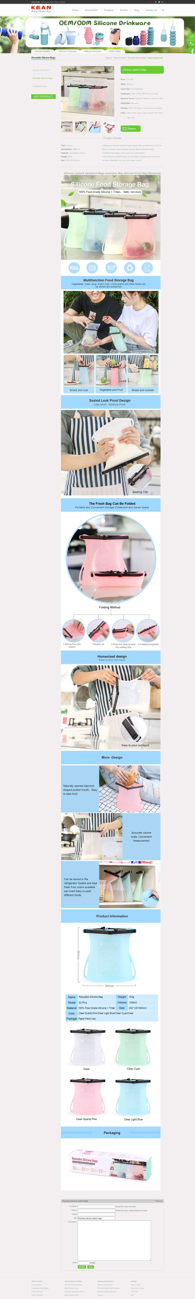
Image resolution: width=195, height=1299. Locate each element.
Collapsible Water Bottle (40, 1288)
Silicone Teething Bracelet (107, 1292)
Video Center (135, 1285)
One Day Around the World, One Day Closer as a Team (61, 2)
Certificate (134, 1292)
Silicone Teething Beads (73, 1285)
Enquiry (132, 128)
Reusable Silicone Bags (137, 58)
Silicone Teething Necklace (74, 1292)
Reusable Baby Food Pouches (109, 1288)
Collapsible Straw (40, 86)
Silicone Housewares (105, 1285)
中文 (150, 2)
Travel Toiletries (37, 1295)
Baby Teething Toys (72, 1295)
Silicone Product (120, 58)
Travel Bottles (36, 1285)
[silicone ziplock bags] (87, 92)
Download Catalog (137, 1288)
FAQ (132, 1295)
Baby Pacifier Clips (71, 1288)
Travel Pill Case (37, 1292)
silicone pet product (41, 70)
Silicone (109, 58)
